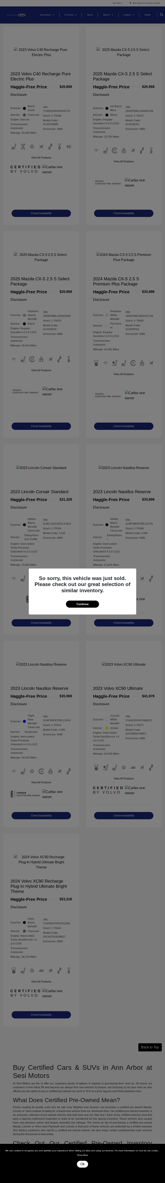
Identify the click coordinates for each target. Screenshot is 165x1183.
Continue (82, 604)
